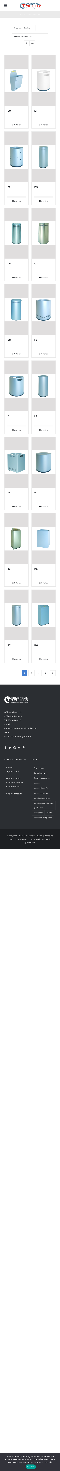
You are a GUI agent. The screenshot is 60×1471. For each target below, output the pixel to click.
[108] (16, 309)
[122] (43, 462)
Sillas (49, 812)
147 (8, 645)
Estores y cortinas (42, 778)
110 (35, 340)
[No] (56, 1461)
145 (36, 569)
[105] (43, 157)
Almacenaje (39, 768)
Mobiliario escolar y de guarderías (43, 805)
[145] (43, 538)
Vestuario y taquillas (43, 818)
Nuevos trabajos (14, 793)
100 (9, 110)
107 (36, 263)
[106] (16, 233)
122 (35, 492)
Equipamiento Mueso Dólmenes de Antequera (14, 782)
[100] (16, 80)
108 (9, 340)
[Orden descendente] (45, 28)
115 (35, 416)
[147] (16, 615)
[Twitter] (10, 747)
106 (9, 263)
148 (36, 645)
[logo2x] (30, 3)
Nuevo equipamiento (13, 769)
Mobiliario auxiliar (42, 798)
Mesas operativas (41, 793)
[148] (43, 615)
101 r (9, 187)
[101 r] (16, 157)
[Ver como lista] (32, 43)
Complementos (40, 773)
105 (36, 187)
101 (35, 110)
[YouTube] (19, 747)
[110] (43, 309)
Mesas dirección (41, 788)
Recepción (38, 812)
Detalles (17, 125)
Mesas (36, 783)
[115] (43, 386)
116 (8, 492)
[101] (43, 80)
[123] (16, 538)
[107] (43, 233)
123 (8, 569)
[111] (16, 386)
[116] (16, 462)
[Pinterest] (23, 747)
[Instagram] (14, 747)
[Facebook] (5, 747)
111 (8, 416)
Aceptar (31, 1467)
